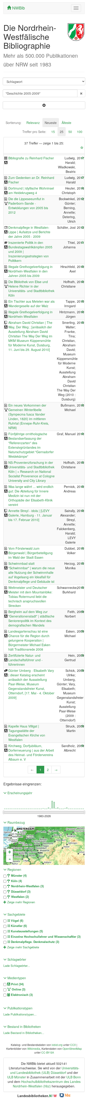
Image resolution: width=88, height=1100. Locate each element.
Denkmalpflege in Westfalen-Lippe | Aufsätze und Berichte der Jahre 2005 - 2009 (29, 232)
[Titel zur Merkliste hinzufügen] (82, 158)
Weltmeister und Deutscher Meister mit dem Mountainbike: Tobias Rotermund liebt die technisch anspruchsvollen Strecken (30, 596)
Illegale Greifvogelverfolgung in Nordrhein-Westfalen (30, 314)
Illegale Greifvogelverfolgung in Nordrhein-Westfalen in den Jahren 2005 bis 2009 (30, 271)
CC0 (73, 1045)
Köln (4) (16, 881)
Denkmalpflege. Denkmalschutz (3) (34, 942)
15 (53, 131)
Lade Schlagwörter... (16, 965)
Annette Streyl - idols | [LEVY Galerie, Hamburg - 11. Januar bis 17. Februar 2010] (30, 515)
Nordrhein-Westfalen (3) (27, 886)
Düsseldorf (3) (20, 892)
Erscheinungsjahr (19, 793)
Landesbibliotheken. (37, 1095)
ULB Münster (16, 1077)
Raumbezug (16, 822)
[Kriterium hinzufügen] (44, 105)
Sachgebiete (16, 914)
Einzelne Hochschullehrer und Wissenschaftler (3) (45, 937)
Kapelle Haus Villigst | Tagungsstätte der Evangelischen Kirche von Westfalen (26, 733)
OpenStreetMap (72, 1048)
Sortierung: (13, 122)
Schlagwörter (16, 959)
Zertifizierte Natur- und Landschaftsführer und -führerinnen (25, 660)
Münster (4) (18, 876)
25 (61, 131)
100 (79, 131)
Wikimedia (33, 1048)
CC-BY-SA (47, 1052)
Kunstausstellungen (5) (26, 931)
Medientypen (16, 978)
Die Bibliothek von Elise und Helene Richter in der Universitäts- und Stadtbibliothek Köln (31, 288)
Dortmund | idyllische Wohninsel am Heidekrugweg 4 (31, 190)
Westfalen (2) (19, 897)
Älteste (66, 122)
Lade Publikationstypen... (20, 1014)
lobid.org (57, 1045)
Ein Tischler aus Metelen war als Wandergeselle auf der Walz (31, 303)
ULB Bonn (73, 1077)
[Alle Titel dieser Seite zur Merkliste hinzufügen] (81, 147)
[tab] (13, 122)
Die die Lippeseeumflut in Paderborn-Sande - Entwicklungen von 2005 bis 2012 (28, 206)
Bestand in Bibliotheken (24, 1026)
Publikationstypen (19, 1008)
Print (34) (17, 984)
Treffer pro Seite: (34, 131)
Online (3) (18, 989)
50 (70, 131)
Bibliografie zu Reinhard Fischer (31, 158)
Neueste (51, 122)
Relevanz (33, 122)
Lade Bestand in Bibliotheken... (23, 1033)
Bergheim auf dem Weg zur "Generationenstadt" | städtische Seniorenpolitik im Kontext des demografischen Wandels (31, 618)
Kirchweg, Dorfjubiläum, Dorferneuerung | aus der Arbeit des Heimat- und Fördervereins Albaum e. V (31, 752)
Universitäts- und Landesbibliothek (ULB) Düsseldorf (44, 1070)
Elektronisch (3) (21, 995)
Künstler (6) (18, 926)
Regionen (14, 869)
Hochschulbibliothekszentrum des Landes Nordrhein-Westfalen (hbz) (47, 1083)
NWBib (18, 8)
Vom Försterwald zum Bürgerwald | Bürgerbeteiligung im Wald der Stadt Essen (30, 553)
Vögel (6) (16, 921)
